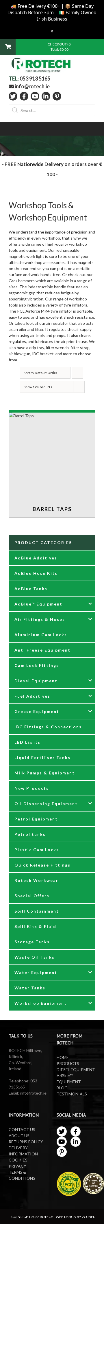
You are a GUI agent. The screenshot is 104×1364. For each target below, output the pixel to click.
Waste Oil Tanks (34, 957)
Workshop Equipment (40, 1003)
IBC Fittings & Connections (48, 726)
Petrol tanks (30, 834)
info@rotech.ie (32, 86)
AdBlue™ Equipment (38, 603)
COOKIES (18, 1159)
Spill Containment (36, 911)
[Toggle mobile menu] (91, 64)
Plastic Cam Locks (36, 849)
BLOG (62, 1087)
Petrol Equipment (36, 818)
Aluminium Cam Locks (40, 634)
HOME (63, 1057)
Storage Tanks (32, 941)
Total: (59, 49)
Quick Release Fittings (42, 864)
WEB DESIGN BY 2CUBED (75, 1217)
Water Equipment (35, 972)
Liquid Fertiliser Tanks (42, 757)
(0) (69, 44)
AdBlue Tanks (30, 588)
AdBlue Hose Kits (35, 573)
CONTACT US (22, 1129)
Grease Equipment (36, 711)
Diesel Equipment (35, 680)
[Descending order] (77, 373)
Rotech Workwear (36, 880)
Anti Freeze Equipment (42, 650)
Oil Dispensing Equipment (46, 803)
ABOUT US (19, 1135)
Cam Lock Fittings (36, 665)
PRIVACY (17, 1166)
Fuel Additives (32, 696)
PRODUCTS (68, 1063)
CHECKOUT (57, 44)
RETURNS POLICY (26, 1141)
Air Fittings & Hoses (39, 619)
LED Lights (27, 742)
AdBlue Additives (35, 557)
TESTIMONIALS (72, 1093)
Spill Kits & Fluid (35, 926)
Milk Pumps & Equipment (44, 772)
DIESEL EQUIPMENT (76, 1069)
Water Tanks (29, 987)
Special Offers (31, 895)
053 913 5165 (35, 78)
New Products (31, 788)
